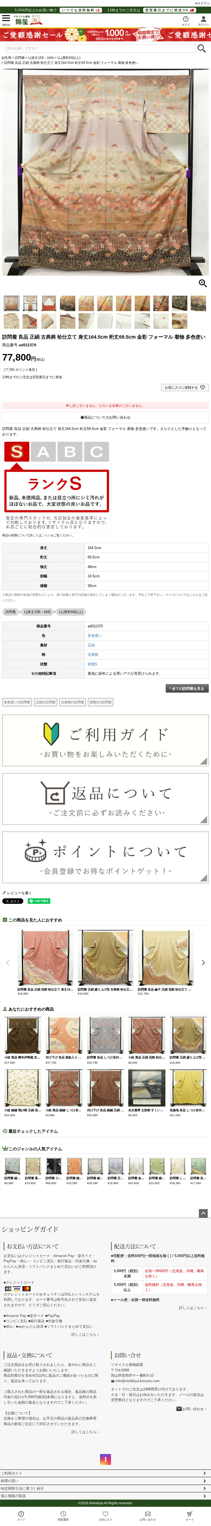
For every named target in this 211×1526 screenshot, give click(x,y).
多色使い (95, 635)
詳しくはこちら (83, 1334)
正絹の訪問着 (45, 702)
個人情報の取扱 (13, 1496)
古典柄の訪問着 (72, 702)
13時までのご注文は (148, 10)
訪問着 (20, 58)
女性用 (6, 58)
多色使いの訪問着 (17, 702)
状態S (92, 664)
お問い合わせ (193, 1409)
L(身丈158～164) (41, 58)
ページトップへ (203, 1213)
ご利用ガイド (11, 1473)
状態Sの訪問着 (101, 702)
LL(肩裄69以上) (68, 58)
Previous (7, 962)
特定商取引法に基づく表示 (22, 1488)
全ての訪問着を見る (188, 689)
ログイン (203, 3)
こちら (46, 535)
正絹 (91, 645)
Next (203, 962)
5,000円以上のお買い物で (55, 10)
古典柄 (93, 654)
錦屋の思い (10, 1481)
